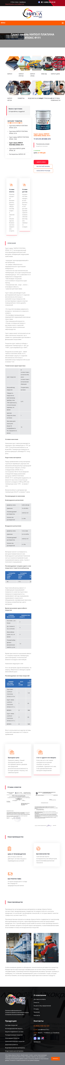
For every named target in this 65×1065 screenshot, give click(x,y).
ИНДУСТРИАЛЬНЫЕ (45, 98)
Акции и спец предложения (42, 1006)
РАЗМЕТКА (21, 98)
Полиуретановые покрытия (14, 1035)
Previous (6, 809)
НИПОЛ (9, 74)
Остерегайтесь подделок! (17, 111)
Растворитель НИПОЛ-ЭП (17, 154)
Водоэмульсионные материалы (15, 1048)
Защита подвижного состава (14, 1032)
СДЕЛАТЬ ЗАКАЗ (41, 162)
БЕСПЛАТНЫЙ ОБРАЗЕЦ (43, 166)
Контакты (37, 1015)
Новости (36, 1002)
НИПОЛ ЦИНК (55, 74)
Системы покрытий (11, 1025)
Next (59, 809)
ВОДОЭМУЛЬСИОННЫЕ (35, 98)
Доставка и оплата (40, 999)
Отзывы (36, 1009)
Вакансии (37, 1012)
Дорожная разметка (11, 1044)
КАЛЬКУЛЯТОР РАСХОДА (43, 170)
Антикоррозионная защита (13, 1028)
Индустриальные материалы (14, 1051)
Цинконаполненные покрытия (14, 1041)
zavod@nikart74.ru (43, 1029)
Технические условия (42, 144)
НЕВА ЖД (44, 74)
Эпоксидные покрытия (12, 1038)
